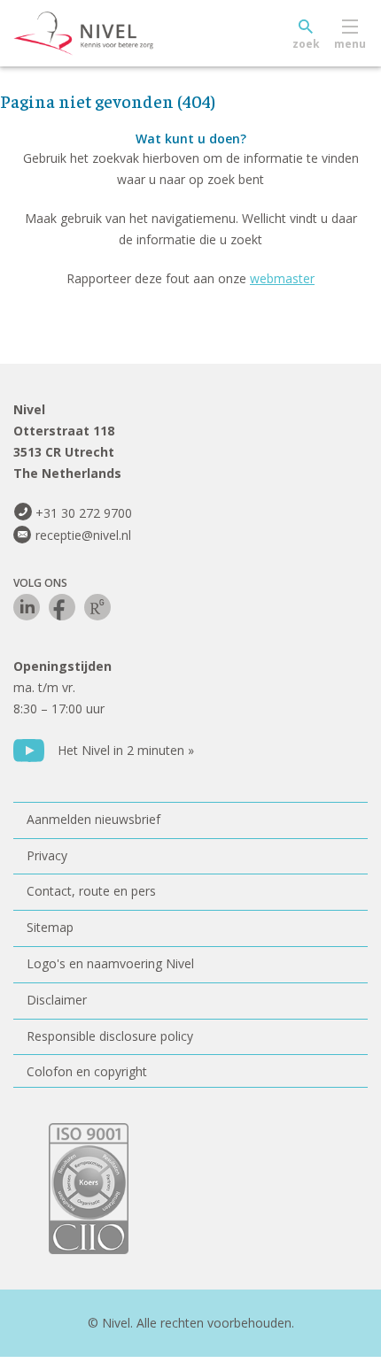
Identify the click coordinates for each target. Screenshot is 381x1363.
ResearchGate (97, 607)
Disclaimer (57, 999)
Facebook (62, 607)
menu (350, 43)
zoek (306, 43)
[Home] (124, 34)
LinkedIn (26, 607)
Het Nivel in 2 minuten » (126, 750)
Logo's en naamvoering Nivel (110, 963)
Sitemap (50, 927)
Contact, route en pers (91, 890)
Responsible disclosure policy (110, 1036)
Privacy (47, 855)
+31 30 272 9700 (83, 512)
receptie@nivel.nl (83, 535)
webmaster (282, 278)
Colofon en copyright (87, 1071)
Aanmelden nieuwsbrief (93, 819)
